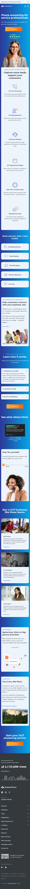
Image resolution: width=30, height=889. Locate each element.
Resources (4, 829)
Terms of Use (13, 873)
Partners (4, 833)
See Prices (14, 29)
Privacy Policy (14, 876)
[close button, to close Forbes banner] (28, 1)
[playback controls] (3, 465)
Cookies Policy (22, 876)
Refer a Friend (5, 836)
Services (4, 806)
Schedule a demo (6, 844)
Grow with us (5, 771)
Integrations (5, 817)
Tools (3, 813)
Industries (4, 810)
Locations (4, 825)
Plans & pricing (5, 840)
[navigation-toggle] (28, 6)
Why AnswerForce (7, 821)
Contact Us (4, 848)
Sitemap (3, 878)
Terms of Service (21, 873)
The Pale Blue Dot (12, 883)
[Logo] (6, 6)
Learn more (5, 326)
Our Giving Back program (9, 706)
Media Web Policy (5, 876)
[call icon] (25, 6)
